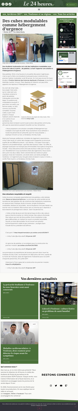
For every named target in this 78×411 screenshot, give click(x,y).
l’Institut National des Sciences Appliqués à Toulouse (26, 80)
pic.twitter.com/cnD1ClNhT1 (39, 232)
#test (16, 232)
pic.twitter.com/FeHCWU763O (28, 245)
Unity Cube (30, 118)
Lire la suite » (6, 292)
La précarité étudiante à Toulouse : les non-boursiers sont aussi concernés (19, 287)
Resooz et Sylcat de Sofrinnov (16, 199)
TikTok (13, 393)
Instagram (6, 393)
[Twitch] (6, 4)
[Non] (75, 406)
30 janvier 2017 (31, 236)
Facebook (20, 393)
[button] (39, 9)
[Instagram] (3, 4)
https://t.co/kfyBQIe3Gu (13, 264)
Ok (39, 408)
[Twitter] (56, 386)
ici (19, 396)
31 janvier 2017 (30, 268)
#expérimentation (24, 232)
